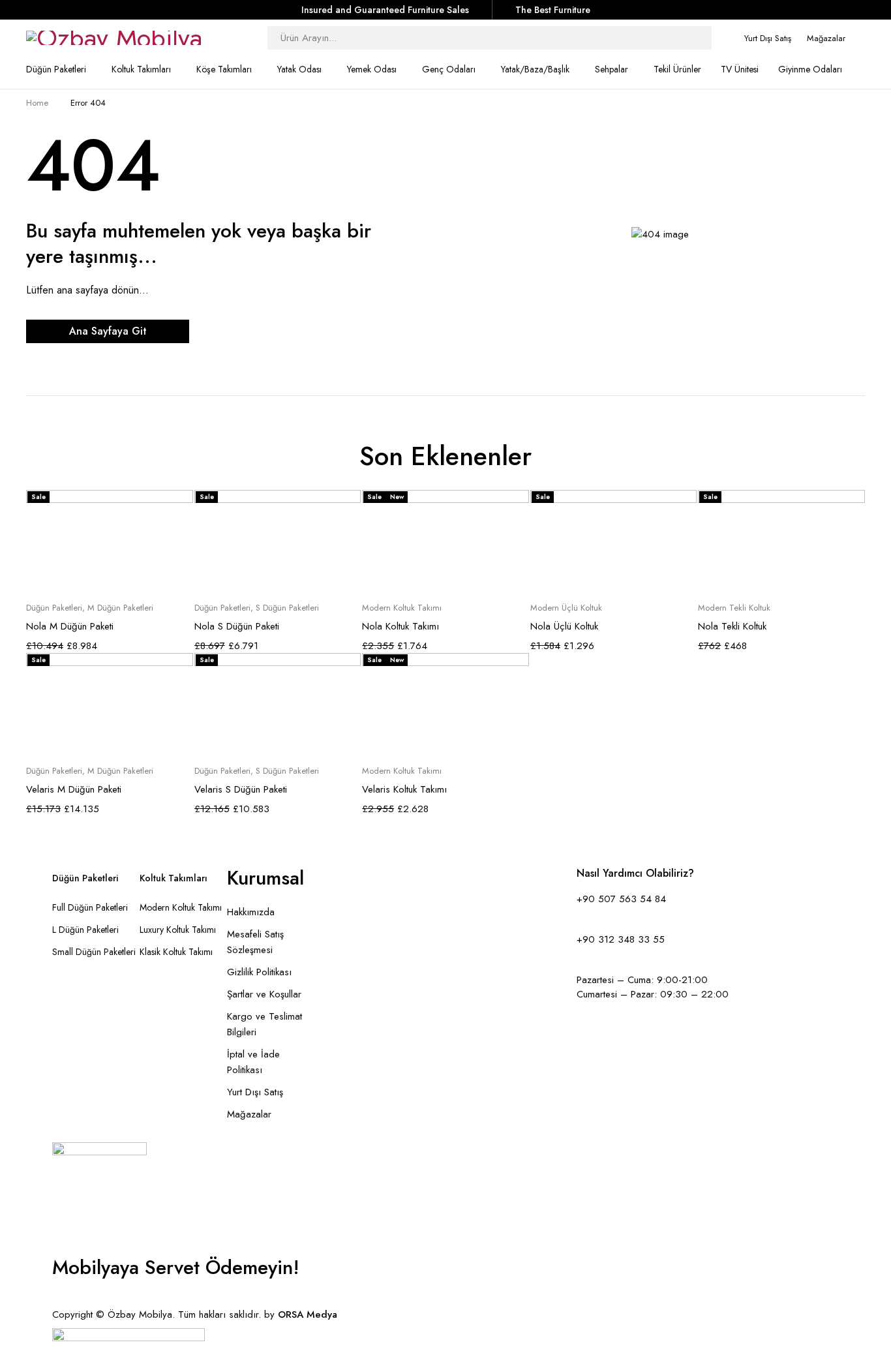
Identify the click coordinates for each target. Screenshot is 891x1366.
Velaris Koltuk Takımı (404, 789)
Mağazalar (826, 38)
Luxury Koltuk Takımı (178, 929)
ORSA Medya (307, 1314)
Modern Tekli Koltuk (734, 608)
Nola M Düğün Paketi (69, 626)
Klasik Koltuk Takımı (176, 951)
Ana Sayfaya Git (108, 331)
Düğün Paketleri (54, 608)
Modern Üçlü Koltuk (566, 608)
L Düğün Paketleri (85, 929)
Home (37, 103)
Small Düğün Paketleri (94, 951)
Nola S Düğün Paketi (236, 626)
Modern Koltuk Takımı (402, 608)
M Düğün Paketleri (120, 608)
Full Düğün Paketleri (90, 907)
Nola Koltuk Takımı (400, 626)
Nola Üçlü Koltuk (564, 626)
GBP (59, 1300)
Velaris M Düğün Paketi (73, 789)
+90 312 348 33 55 (621, 939)
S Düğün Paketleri (287, 608)
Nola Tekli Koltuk (732, 626)
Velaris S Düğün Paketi (240, 789)
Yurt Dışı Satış (767, 38)
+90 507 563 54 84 (621, 899)
